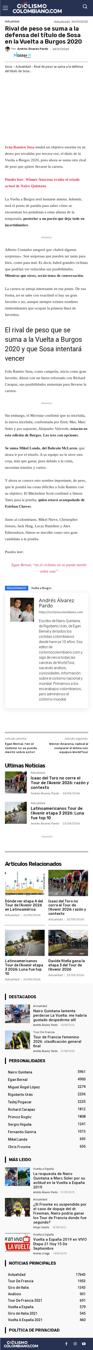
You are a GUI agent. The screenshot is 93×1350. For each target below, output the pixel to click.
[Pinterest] (48, 721)
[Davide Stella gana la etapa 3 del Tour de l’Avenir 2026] (68, 943)
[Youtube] (83, 1344)
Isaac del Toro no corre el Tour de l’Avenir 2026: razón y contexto (60, 783)
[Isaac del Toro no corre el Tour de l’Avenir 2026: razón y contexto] (16, 782)
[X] (37, 721)
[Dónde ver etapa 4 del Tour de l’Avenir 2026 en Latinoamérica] (25, 883)
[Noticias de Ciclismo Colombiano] (37, 7)
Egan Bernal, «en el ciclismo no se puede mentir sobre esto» (21, 748)
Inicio (8, 66)
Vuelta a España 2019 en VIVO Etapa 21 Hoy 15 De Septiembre (60, 1244)
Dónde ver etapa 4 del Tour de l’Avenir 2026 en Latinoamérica (24, 905)
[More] (71, 721)
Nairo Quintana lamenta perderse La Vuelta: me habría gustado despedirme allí (60, 1015)
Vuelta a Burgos (41, 588)
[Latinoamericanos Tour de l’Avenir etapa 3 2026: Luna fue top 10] (16, 813)
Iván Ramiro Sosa (20, 147)
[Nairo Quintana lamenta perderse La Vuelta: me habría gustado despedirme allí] (17, 1013)
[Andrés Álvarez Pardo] (8, 49)
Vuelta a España (43, 1168)
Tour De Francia (44, 1032)
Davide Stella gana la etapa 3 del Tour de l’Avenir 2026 (66, 965)
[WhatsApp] (60, 721)
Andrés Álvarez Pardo (32, 49)
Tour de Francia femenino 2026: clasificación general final (57, 1041)
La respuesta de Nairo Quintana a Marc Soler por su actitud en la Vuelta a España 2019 (59, 1180)
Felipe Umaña (41, 1227)
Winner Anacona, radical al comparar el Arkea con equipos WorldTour (68, 748)
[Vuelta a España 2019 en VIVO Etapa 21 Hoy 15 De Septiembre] (17, 1242)
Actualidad (12, 21)
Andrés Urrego (41, 1253)
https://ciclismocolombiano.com (61, 612)
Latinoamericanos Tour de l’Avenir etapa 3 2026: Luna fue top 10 (57, 813)
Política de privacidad (34, 1330)
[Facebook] (26, 721)
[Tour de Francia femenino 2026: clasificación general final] (17, 1040)
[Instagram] (75, 1344)
